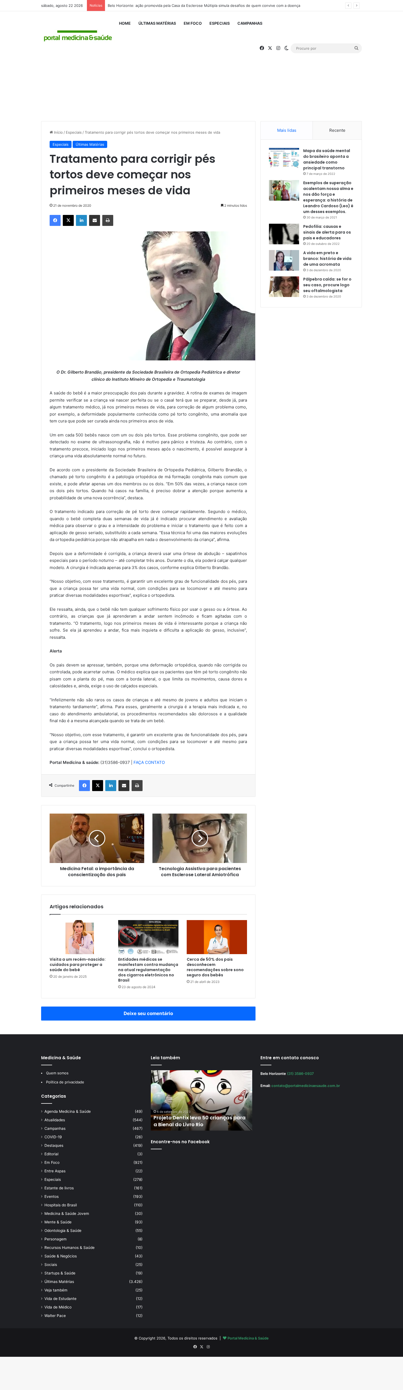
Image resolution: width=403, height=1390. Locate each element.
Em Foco (193, 23)
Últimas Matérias (157, 23)
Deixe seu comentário (148, 1013)
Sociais (50, 1264)
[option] (205, 1100)
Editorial (51, 1154)
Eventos (51, 1196)
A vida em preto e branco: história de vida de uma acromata (327, 258)
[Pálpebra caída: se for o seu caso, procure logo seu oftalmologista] (284, 286)
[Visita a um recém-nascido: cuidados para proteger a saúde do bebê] (80, 937)
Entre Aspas (55, 1171)
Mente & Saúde (58, 1222)
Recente (337, 130)
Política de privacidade (65, 1082)
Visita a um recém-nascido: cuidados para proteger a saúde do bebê (78, 965)
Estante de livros (59, 1188)
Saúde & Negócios (60, 1256)
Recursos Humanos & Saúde (69, 1247)
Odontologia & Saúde (62, 1230)
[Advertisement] (201, 74)
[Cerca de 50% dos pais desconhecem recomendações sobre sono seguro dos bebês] (217, 937)
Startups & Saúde (59, 1273)
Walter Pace (55, 1315)
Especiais (219, 23)
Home (125, 23)
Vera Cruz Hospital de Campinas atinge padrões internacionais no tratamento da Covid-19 (200, 1117)
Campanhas (249, 23)
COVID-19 (53, 1137)
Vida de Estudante (60, 1298)
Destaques (53, 1145)
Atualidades (54, 1120)
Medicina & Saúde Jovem (66, 1213)
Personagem (55, 1239)
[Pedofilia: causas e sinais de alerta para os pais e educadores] (284, 234)
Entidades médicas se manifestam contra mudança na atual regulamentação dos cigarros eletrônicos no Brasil (148, 970)
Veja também (55, 1290)
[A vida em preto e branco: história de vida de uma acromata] (284, 260)
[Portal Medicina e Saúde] (78, 36)
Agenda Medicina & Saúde (67, 1111)
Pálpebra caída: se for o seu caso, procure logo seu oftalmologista (327, 284)
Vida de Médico (58, 1307)
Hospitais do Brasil (60, 1205)
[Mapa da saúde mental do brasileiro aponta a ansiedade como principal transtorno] (284, 158)
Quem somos (57, 1073)
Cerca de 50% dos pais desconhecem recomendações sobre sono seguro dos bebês (215, 967)
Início (58, 132)
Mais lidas (286, 130)
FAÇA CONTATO (149, 762)
